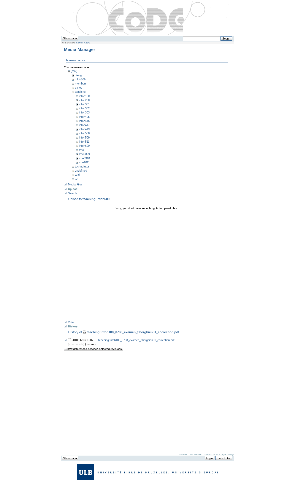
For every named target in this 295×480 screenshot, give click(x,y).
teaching (80, 91)
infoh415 (84, 121)
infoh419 (84, 129)
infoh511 (84, 141)
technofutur (82, 166)
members (81, 83)
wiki (77, 174)
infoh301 (84, 104)
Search (72, 193)
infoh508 (84, 133)
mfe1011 (84, 162)
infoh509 (80, 79)
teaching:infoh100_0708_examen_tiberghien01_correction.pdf (133, 332)
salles (78, 87)
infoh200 (84, 100)
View (71, 322)
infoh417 (84, 125)
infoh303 (84, 112)
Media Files (75, 184)
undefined (81, 170)
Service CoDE (83, 42)
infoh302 (84, 108)
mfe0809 (84, 154)
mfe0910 (84, 158)
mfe (81, 149)
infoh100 (84, 96)
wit (76, 179)
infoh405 (84, 116)
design (79, 75)
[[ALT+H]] (148, 18)
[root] (74, 71)
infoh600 (84, 145)
